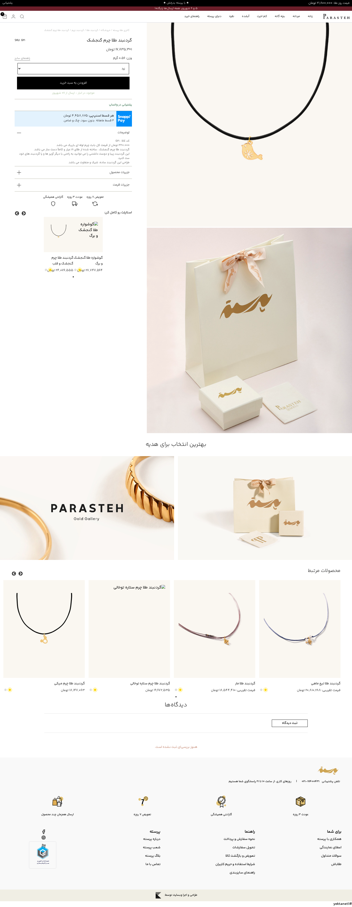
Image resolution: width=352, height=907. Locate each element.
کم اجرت (262, 16)
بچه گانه (280, 16)
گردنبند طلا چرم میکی (69, 683)
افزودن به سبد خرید (73, 83)
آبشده (245, 16)
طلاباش (336, 864)
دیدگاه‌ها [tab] (176, 705)
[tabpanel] (88, 245)
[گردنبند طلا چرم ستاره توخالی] (129, 629)
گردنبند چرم (78, 30)
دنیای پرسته (214, 16)
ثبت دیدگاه (289, 723)
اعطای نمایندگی (330, 847)
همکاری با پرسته (329, 839)
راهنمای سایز (22, 59)
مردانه (296, 16)
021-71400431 (310, 781)
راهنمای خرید (191, 16)
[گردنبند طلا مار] (214, 629)
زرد (80, 270)
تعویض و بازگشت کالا (240, 856)
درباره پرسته (151, 839)
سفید (75, 270)
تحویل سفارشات (244, 847)
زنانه (310, 16)
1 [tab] (73, 276)
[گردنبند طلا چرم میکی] (44, 629)
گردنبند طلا (92, 30)
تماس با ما (153, 864)
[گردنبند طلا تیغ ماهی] (300, 629)
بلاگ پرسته (152, 856)
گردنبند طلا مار (245, 683)
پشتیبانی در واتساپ (120, 105)
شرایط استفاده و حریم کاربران (235, 864)
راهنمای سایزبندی (242, 872)
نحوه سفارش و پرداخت (239, 839)
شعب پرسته (151, 847)
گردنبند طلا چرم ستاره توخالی (150, 683)
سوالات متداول (331, 856)
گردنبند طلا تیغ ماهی (326, 683)
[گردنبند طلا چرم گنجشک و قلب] (58, 234)
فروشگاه (105, 30)
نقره (231, 16)
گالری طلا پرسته (121, 30)
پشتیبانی (7, 3)
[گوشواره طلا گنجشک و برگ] (88, 234)
